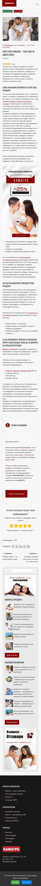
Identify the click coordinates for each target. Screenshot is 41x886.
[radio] (12, 526)
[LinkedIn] (20, 546)
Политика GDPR (11, 800)
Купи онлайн (18, 11)
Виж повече (26, 882)
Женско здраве (10, 835)
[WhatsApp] (24, 546)
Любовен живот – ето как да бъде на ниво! (10, 556)
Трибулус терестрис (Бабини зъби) (18, 371)
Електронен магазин (12, 811)
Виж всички (12, 655)
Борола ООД (11, 466)
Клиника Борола (11, 818)
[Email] (28, 546)
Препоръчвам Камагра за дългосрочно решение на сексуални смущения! (23, 616)
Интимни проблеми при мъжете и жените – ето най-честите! (30, 557)
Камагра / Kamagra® (10, 349)
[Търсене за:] (20, 571)
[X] (16, 546)
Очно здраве (9, 838)
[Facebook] (13, 546)
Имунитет (8, 832)
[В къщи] (3, 45)
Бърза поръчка (7, 11)
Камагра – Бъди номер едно (15, 791)
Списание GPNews (12, 821)
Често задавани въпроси (14, 794)
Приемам (15, 882)
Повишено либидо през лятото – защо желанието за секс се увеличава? (25, 669)
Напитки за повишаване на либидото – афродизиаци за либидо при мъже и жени (24, 703)
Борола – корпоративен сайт (15, 814)
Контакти (8, 797)
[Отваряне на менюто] (38, 4)
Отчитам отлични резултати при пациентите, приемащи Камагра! (23, 626)
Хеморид (8, 841)
